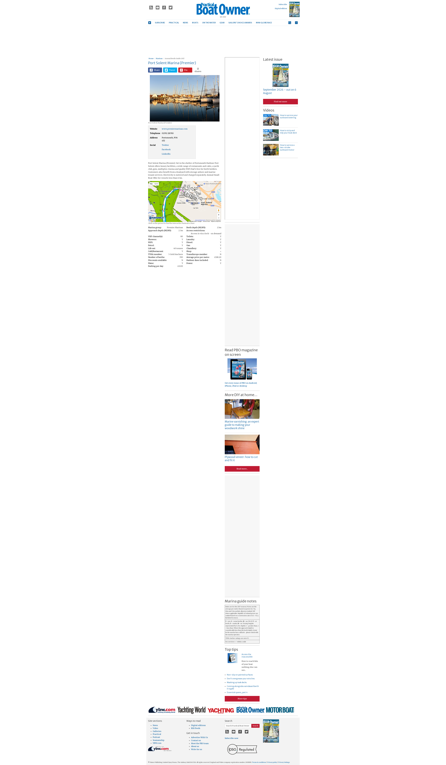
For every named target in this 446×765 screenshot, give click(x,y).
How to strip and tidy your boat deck (288, 131)
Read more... (242, 469)
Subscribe (283, 4)
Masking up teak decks (237, 682)
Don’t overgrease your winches (241, 678)
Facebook (166, 149)
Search (255, 726)
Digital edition (281, 8)
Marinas (159, 58)
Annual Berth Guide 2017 (174, 58)
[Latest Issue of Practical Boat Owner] (294, 9)
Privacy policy (272, 762)
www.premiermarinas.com (174, 129)
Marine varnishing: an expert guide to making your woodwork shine (242, 425)
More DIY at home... (241, 395)
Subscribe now (231, 738)
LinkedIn (166, 154)
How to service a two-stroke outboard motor (287, 147)
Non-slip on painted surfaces (240, 675)
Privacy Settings (284, 762)
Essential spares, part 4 (237, 692)
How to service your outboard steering (289, 116)
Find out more (280, 101)
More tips (242, 698)
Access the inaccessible (247, 655)
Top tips (231, 649)
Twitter (165, 145)
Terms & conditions (259, 762)
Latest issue (272, 59)
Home (151, 58)
